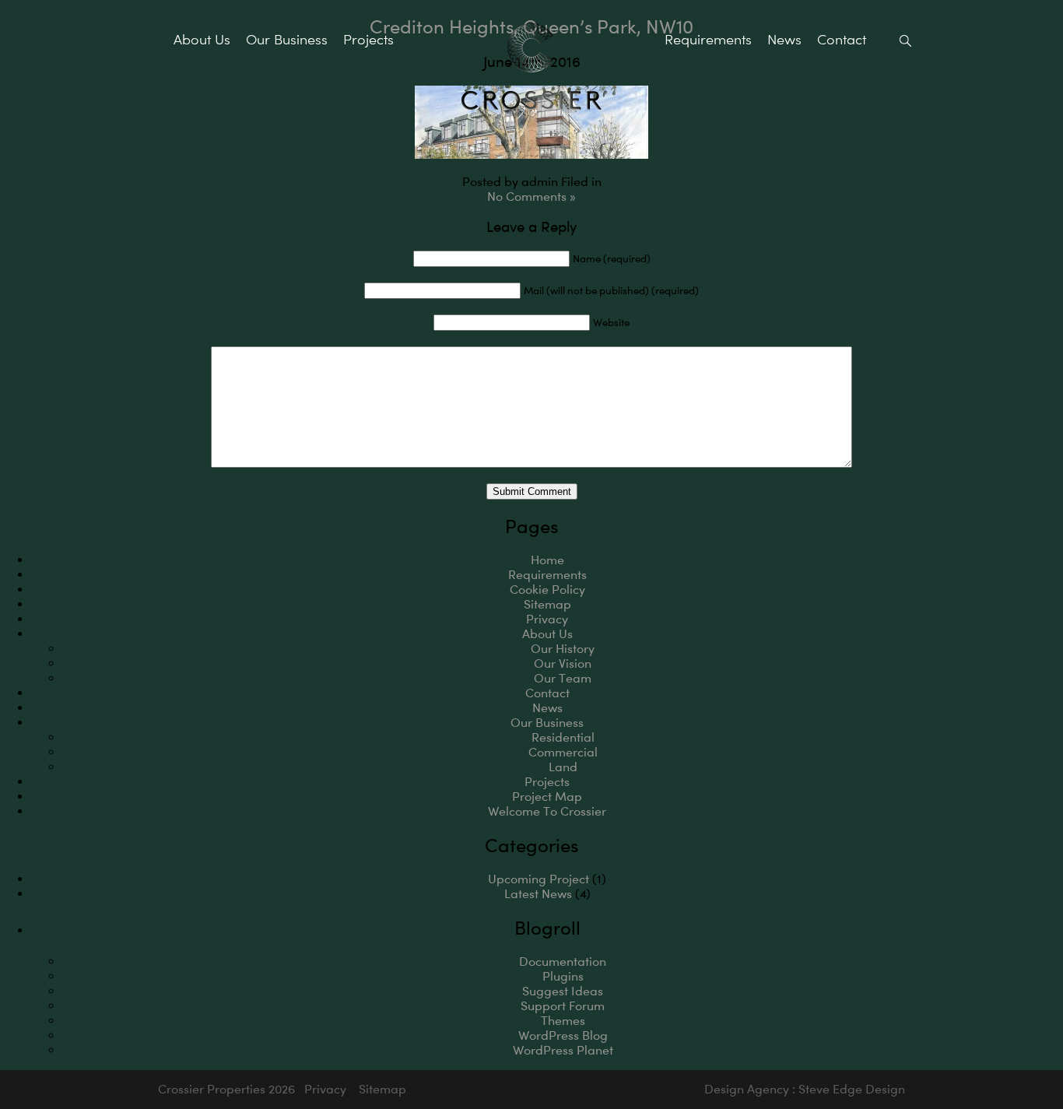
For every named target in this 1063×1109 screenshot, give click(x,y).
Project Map (547, 796)
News (784, 39)
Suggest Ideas (562, 991)
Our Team (562, 678)
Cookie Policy (547, 589)
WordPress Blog (563, 1035)
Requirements (708, 39)
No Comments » (531, 196)
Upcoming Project (538, 879)
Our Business (287, 39)
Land (563, 767)
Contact (841, 39)
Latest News (538, 893)
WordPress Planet (563, 1050)
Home (547, 560)
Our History (563, 648)
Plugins (563, 976)
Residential (563, 737)
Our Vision (562, 663)
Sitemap (547, 604)
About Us (202, 39)
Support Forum (563, 1005)
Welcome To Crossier (547, 811)
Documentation (562, 961)
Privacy (547, 619)
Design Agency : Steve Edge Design (804, 1089)
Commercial (563, 752)
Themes (563, 1020)
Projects (368, 39)
